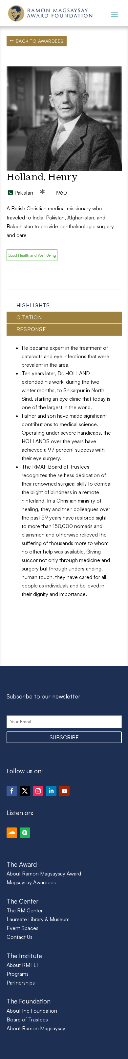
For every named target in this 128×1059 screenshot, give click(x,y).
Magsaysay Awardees (31, 882)
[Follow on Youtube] (64, 791)
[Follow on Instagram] (38, 791)
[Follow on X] (25, 791)
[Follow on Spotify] (25, 832)
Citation (29, 317)
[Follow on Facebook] (12, 791)
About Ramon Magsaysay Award (44, 873)
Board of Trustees (27, 1019)
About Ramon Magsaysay (36, 1028)
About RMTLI (22, 965)
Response (31, 329)
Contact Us (19, 937)
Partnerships (21, 982)
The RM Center (25, 910)
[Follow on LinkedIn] (51, 791)
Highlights (33, 305)
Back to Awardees (40, 41)
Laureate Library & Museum (38, 919)
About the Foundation (32, 1010)
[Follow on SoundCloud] (12, 832)
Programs (18, 974)
